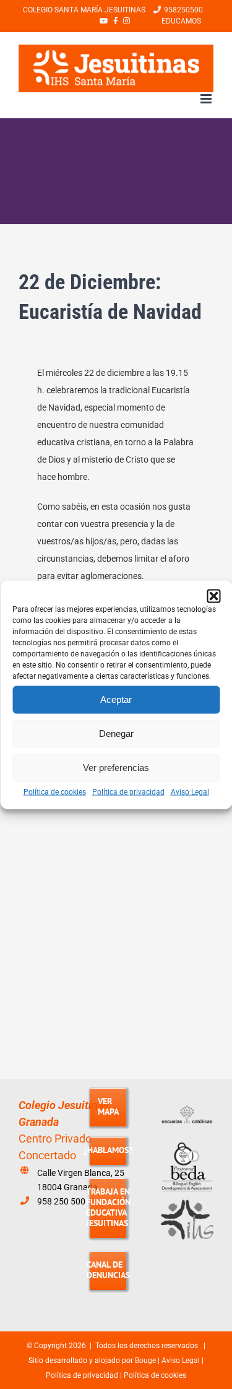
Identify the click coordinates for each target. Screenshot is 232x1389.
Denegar (116, 733)
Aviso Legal (190, 791)
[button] (213, 596)
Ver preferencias (116, 767)
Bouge (145, 1360)
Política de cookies (55, 791)
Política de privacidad (128, 791)
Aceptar (116, 699)
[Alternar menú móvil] (206, 98)
